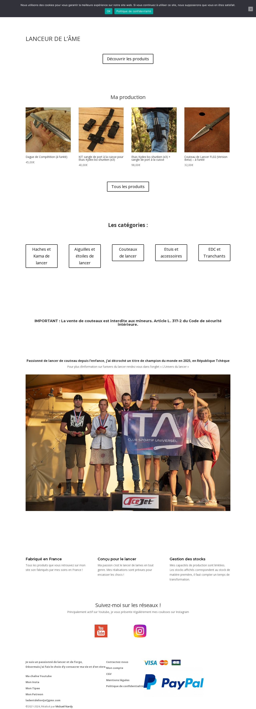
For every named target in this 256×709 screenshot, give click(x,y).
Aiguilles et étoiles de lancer (84, 256)
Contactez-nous (117, 662)
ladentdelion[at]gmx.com (43, 700)
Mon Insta (32, 682)
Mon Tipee (33, 688)
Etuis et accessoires (171, 253)
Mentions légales (117, 680)
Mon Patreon (34, 694)
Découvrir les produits (128, 58)
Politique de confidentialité (125, 686)
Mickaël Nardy (64, 706)
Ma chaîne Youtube (39, 676)
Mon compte (114, 668)
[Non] (250, 9)
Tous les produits (128, 186)
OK (109, 11)
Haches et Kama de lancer (41, 256)
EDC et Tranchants (214, 253)
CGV (108, 674)
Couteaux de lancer (128, 253)
